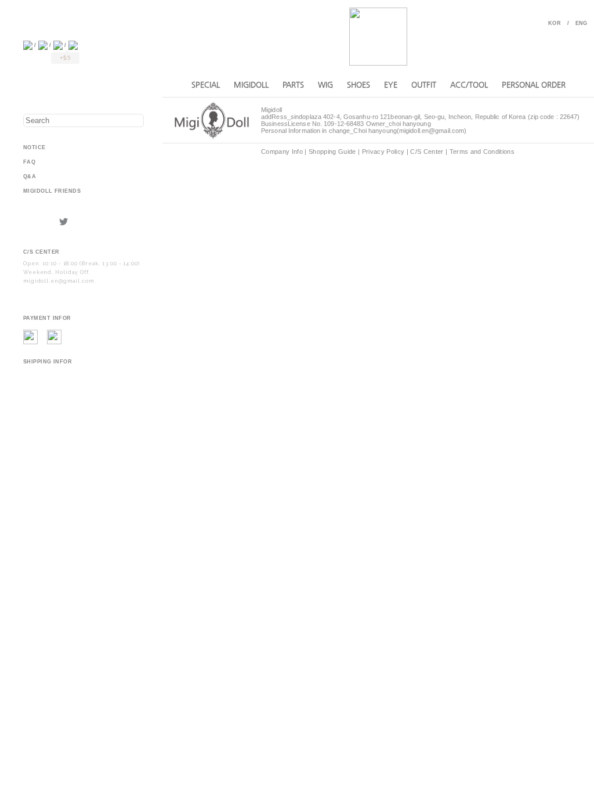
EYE (390, 84)
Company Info (282, 151)
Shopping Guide (332, 151)
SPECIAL (205, 84)
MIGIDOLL (251, 84)
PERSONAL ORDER (534, 84)
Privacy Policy (383, 151)
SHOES (358, 84)
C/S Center (426, 151)
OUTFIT (423, 84)
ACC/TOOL (469, 84)
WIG (325, 84)
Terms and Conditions (482, 151)
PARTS (293, 84)
